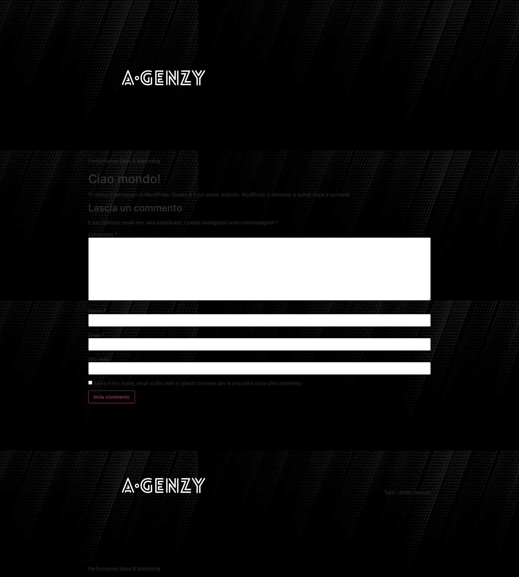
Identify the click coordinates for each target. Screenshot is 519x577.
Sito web (98, 359)
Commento (102, 234)
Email (96, 335)
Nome (97, 310)
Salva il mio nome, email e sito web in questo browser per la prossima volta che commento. (198, 383)
